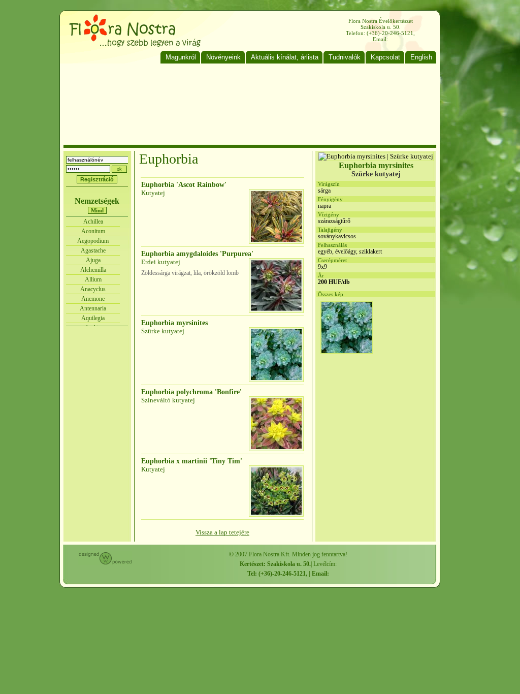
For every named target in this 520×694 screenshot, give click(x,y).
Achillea (93, 221)
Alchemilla (93, 269)
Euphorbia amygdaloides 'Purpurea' (197, 254)
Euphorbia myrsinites (174, 323)
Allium (93, 279)
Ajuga (93, 260)
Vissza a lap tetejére (222, 532)
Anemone (93, 298)
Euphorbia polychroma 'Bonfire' (191, 392)
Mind (97, 210)
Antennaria (93, 308)
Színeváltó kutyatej (168, 400)
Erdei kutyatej (160, 262)
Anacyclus (93, 289)
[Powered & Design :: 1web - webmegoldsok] (105, 562)
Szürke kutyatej (162, 331)
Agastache (93, 250)
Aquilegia (93, 318)
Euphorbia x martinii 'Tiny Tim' (191, 461)
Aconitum (93, 231)
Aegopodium (93, 240)
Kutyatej (153, 193)
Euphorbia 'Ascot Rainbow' (183, 184)
